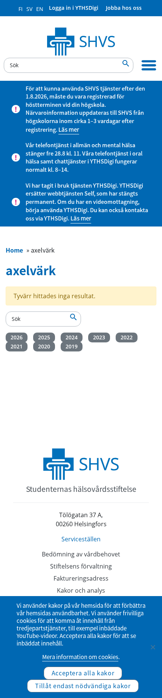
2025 (44, 337)
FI (20, 8)
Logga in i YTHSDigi (73, 7)
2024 (72, 337)
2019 (72, 346)
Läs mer (68, 129)
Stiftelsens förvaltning (81, 566)
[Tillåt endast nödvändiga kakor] (152, 647)
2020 (44, 346)
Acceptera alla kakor (83, 672)
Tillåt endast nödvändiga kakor (82, 685)
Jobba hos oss (124, 7)
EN (39, 8)
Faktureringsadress (81, 578)
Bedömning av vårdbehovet (81, 554)
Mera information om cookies (80, 657)
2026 (17, 337)
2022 (127, 337)
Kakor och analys (81, 590)
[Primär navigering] (148, 65)
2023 (99, 337)
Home (14, 249)
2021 (17, 346)
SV (29, 8)
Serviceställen (81, 539)
